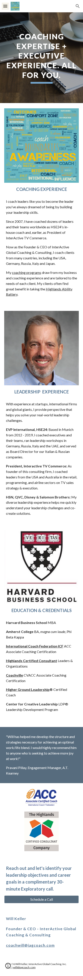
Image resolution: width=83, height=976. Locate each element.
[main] (41, 57)
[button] (5, 6)
